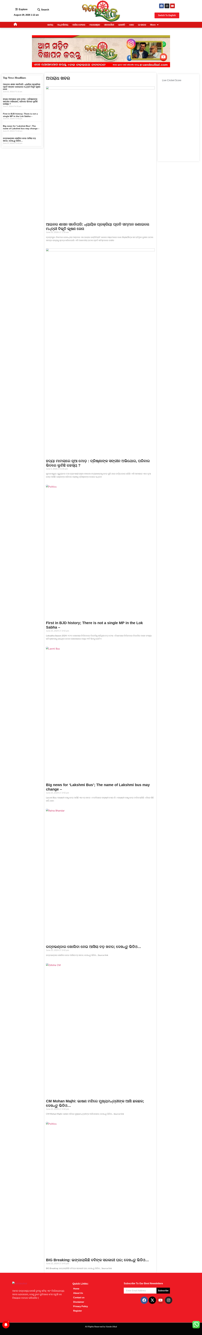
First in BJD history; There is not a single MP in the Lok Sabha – (20, 115)
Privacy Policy (80, 1306)
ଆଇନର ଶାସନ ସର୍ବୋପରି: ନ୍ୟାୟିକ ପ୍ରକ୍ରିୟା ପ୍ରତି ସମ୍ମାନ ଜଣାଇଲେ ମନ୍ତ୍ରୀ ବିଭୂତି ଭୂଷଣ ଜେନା (21, 86)
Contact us (78, 1297)
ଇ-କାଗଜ (142, 24)
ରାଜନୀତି (121, 24)
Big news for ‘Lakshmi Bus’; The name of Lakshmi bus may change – (21, 127)
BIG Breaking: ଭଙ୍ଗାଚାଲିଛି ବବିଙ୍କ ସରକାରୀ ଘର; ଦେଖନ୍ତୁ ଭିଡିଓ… (97, 1260)
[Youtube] (172, 6)
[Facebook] (161, 6)
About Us (78, 1293)
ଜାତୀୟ (50, 24)
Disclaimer (78, 1302)
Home (76, 1288)
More (153, 24)
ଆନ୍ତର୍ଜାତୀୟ (62, 24)
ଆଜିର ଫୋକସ (78, 24)
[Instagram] (167, 6)
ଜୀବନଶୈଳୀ (109, 24)
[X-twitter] (152, 1300)
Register (77, 1310)
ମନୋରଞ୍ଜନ (94, 24)
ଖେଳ (131, 24)
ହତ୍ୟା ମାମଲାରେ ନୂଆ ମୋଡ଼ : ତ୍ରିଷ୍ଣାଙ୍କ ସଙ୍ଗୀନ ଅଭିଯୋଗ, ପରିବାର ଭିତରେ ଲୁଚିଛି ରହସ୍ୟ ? (20, 101)
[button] (38, 9)
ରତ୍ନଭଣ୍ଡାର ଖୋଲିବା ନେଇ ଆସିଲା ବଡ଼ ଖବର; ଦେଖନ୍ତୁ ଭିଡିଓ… (19, 139)
